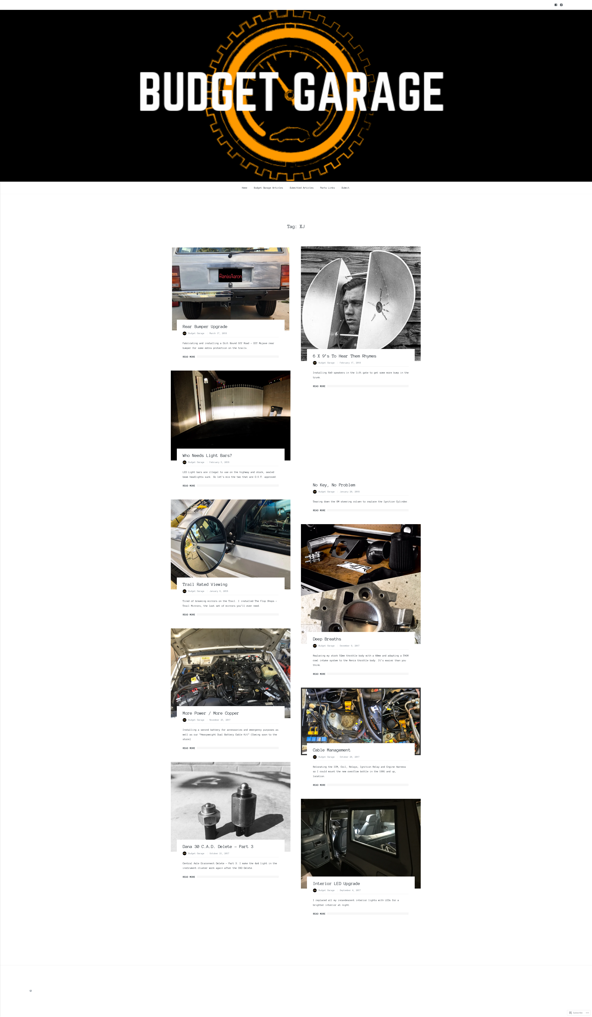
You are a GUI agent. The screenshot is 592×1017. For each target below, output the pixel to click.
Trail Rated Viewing (205, 584)
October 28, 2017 (350, 757)
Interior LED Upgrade (336, 883)
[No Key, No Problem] (361, 445)
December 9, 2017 (350, 646)
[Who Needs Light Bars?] (231, 415)
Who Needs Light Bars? (207, 455)
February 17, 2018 (350, 363)
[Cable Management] (361, 721)
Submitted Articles (301, 187)
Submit (345, 187)
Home (244, 187)
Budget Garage (196, 333)
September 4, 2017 (350, 890)
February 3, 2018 (219, 462)
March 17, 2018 (218, 333)
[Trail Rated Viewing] (231, 544)
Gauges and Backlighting (210, 975)
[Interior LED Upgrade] (361, 844)
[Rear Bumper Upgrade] (231, 289)
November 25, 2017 (220, 720)
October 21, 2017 (219, 853)
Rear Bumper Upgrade (205, 326)
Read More (189, 357)
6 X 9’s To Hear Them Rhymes (344, 356)
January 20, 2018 (350, 492)
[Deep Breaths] (361, 584)
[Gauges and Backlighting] (231, 935)
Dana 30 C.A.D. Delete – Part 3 (218, 846)
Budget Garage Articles (268, 187)
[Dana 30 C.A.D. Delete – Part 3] (231, 807)
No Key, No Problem (334, 485)
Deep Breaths (327, 639)
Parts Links (327, 187)
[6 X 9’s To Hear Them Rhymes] (361, 303)
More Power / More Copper (211, 713)
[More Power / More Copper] (231, 673)
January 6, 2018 (219, 591)
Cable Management (332, 750)
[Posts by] (185, 333)
